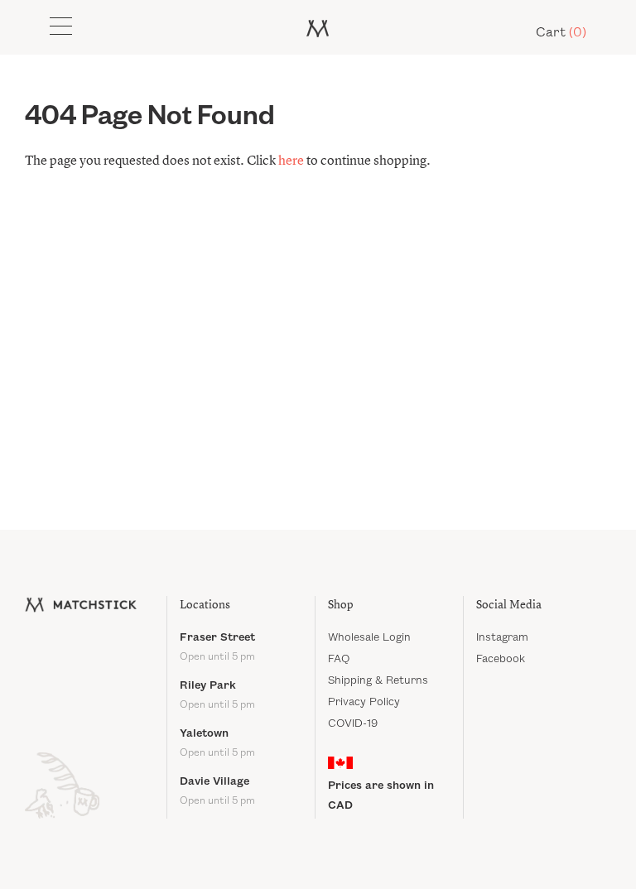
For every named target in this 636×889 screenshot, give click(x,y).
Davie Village (217, 791)
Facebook (500, 659)
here (291, 161)
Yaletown (217, 743)
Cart (561, 33)
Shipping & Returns (378, 680)
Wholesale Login (369, 637)
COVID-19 (353, 723)
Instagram (502, 637)
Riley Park (217, 695)
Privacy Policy (364, 702)
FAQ (338, 659)
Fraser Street (217, 647)
